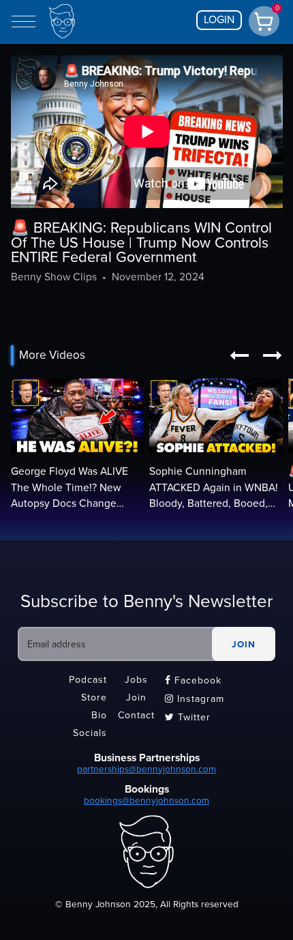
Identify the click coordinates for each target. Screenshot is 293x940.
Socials (90, 733)
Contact (136, 715)
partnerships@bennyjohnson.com (146, 769)
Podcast (88, 680)
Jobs (136, 680)
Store (94, 697)
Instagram (194, 699)
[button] (239, 355)
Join (136, 697)
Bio (99, 715)
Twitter (188, 717)
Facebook (193, 680)
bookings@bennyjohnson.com (146, 800)
